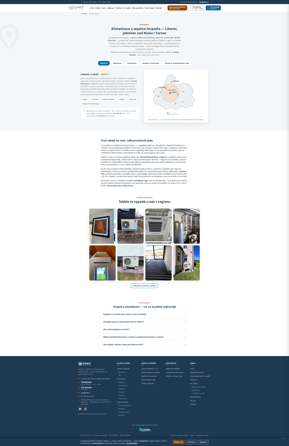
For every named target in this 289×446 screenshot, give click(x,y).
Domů (85, 14)
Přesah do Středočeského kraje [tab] (177, 63)
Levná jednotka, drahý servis (120, 185)
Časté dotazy (150, 8)
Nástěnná (122, 382)
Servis (103, 8)
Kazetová (122, 392)
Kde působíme (137, 8)
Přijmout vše (178, 442)
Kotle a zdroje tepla (125, 405)
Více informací (131, 443)
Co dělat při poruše (198, 393)
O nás (92, 8)
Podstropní (122, 399)
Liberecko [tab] (104, 63)
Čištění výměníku (147, 383)
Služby (97, 8)
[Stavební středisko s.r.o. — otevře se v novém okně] (144, 429)
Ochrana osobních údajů (179, 435)
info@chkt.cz (203, 2)
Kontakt (159, 8)
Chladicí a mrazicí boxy (174, 376)
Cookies (192, 435)
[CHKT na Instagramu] (85, 409)
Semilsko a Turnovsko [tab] (150, 63)
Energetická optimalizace (175, 372)
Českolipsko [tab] (132, 63)
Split (120, 375)
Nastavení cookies (202, 435)
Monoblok (122, 372)
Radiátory (122, 409)
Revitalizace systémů (149, 376)
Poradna (119, 8)
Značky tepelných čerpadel (200, 376)
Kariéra (193, 401)
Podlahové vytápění (173, 369)
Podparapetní (123, 386)
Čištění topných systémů (150, 372)
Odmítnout (191, 442)
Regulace (122, 415)
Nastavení (203, 442)
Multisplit (122, 389)
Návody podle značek (199, 387)
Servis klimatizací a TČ (149, 369)
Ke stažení (127, 8)
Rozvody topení (124, 412)
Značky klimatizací (197, 372)
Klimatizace (121, 379)
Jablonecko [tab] (117, 63)
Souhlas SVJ (195, 390)
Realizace (110, 8)
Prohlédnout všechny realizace (144, 286)
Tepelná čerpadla (123, 369)
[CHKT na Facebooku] (80, 409)
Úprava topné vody (148, 380)
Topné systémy (122, 402)
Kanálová (122, 395)
